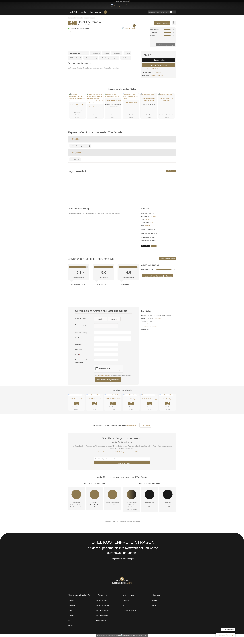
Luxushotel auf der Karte (151, 69)
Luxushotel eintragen (102, 615)
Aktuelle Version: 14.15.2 (140, 635)
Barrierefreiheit (228, 629)
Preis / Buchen (163, 23)
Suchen (174, 12)
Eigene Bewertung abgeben (167, 258)
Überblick (76, 139)
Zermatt (147, 219)
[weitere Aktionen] (174, 23)
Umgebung (76, 152)
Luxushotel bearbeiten (102, 610)
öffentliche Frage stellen (122, 463)
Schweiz (147, 225)
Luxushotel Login (120, 1)
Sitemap (70, 625)
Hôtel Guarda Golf (76, 399)
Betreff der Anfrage (81, 332)
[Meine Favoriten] (105, 12)
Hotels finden (73, 12)
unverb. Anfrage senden (159, 65)
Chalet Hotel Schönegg (149, 399)
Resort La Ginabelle (95, 107)
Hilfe (127, 1)
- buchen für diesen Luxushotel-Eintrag (168, 505)
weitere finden (94, 505)
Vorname (78, 344)
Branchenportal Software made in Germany (108, 635)
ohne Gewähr (131, 425)
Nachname (78, 349)
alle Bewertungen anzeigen (166, 45)
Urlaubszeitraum (80, 318)
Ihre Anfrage (79, 338)
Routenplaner (171, 171)
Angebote (84, 12)
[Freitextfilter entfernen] (171, 12)
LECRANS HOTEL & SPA (113, 399)
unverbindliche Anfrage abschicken (108, 380)
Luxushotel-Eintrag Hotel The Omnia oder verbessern (131, 506)
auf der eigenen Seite (149, 505)
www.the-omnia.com (157, 75)
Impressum (126, 600)
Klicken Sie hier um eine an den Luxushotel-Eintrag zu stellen (122, 452)
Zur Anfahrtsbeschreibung (150, 326)
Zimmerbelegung (80, 325)
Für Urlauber (72, 605)
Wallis (151, 222)
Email (77, 355)
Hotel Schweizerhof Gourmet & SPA (148, 99)
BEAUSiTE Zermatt (95, 399)
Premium (172, 91)
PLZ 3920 (153, 216)
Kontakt (154, 246)
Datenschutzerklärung (103, 375)
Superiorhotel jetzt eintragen (123, 559)
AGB (124, 605)
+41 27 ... (150, 72)
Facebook (154, 600)
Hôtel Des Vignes (167, 399)
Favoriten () (226, 635)
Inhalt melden (145, 425)
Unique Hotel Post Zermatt (131, 104)
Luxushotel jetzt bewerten (158, 276)
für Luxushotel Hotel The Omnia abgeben (76, 505)
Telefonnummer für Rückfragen (81, 361)
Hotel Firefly (131, 399)
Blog (91, 12)
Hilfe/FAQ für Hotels (101, 600)
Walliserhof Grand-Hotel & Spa (77, 106)
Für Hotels (71, 600)
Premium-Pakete (101, 620)
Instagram (154, 605)
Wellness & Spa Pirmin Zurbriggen (166, 99)
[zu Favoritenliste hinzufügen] (70, 30)
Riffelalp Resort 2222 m (113, 100)
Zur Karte (145, 324)
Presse (70, 610)
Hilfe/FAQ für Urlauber (102, 605)
